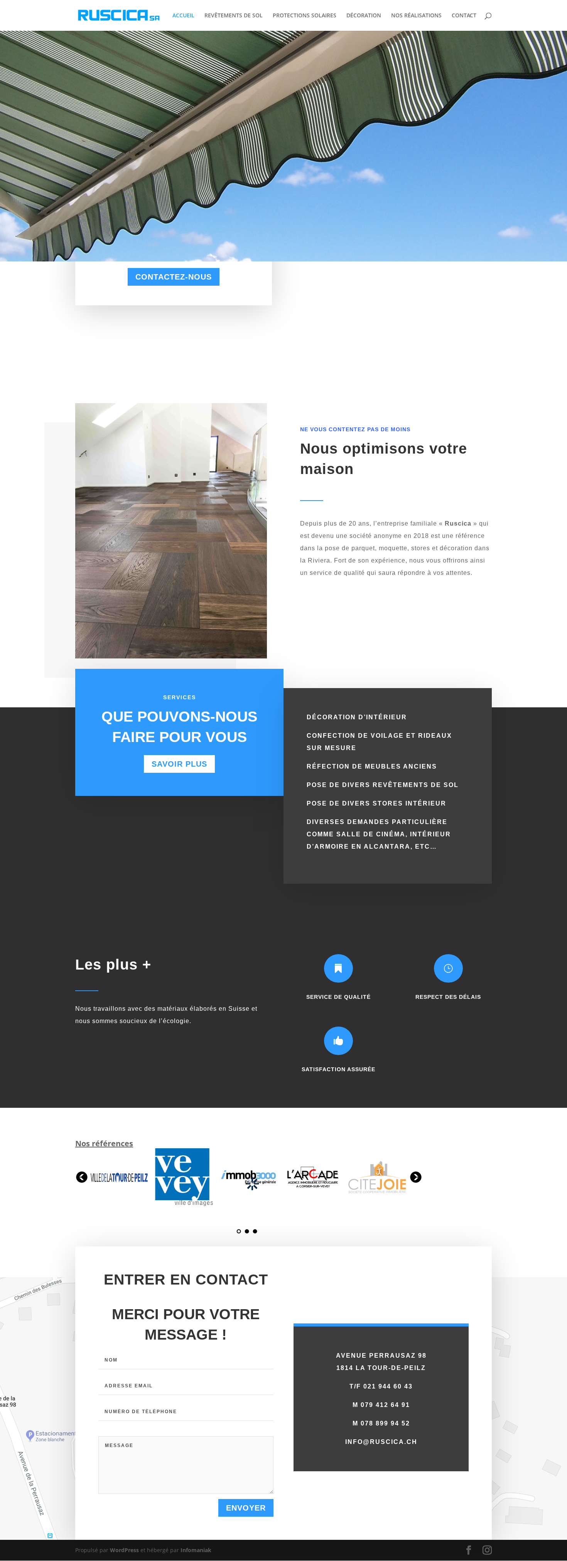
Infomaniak (196, 1550)
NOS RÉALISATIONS (416, 16)
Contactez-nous (173, 277)
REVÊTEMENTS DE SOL (233, 16)
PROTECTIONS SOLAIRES (304, 16)
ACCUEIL (183, 16)
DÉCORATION (363, 16)
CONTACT (464, 16)
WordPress (124, 1550)
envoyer (246, 1508)
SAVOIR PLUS (179, 764)
